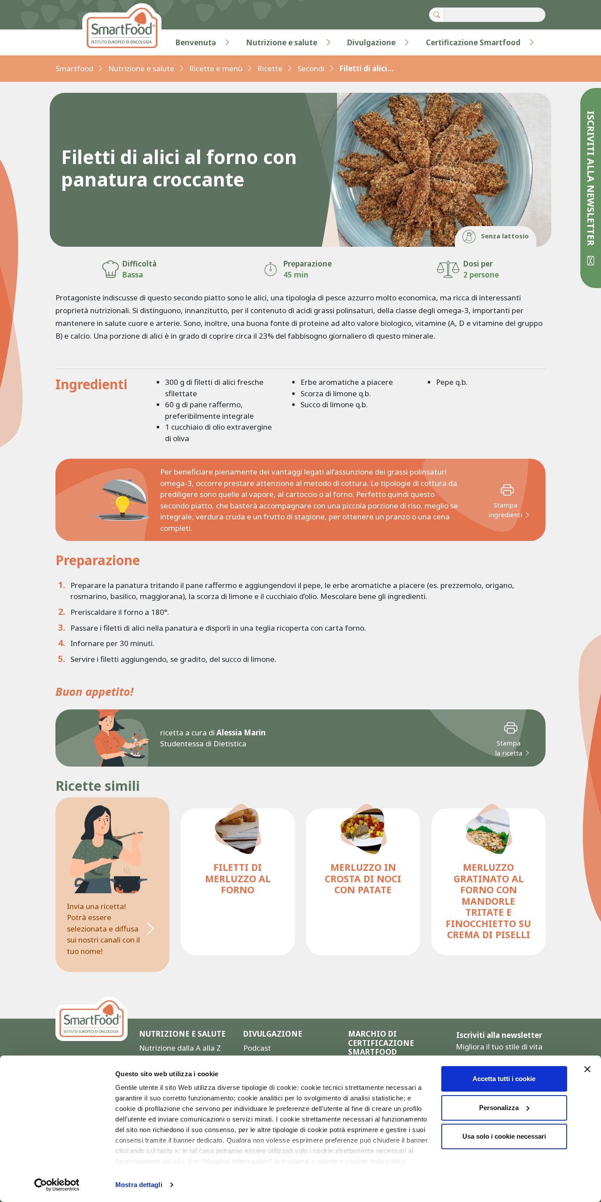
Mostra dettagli (138, 1184)
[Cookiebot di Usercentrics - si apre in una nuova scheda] (56, 1184)
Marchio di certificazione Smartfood (381, 1043)
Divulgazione (371, 42)
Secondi (310, 68)
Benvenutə (196, 42)
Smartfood (74, 68)
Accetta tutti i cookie (504, 1078)
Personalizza (499, 1107)
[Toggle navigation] (73, 42)
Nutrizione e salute (281, 42)
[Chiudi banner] (587, 1069)
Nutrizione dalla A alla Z (180, 1048)
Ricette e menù (215, 68)
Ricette (269, 68)
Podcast (257, 1048)
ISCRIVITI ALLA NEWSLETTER (591, 179)
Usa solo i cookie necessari (504, 1136)
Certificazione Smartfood (473, 42)
